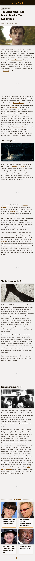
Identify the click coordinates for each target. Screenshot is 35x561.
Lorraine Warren (18, 103)
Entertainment (6, 8)
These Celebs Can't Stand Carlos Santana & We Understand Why (9, 549)
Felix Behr (5, 22)
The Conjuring (13, 107)
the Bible (12, 211)
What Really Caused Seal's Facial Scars (25, 547)
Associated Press (16, 60)
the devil (6, 71)
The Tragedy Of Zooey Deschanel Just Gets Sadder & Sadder (9, 522)
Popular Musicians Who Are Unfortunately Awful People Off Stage (25, 523)
